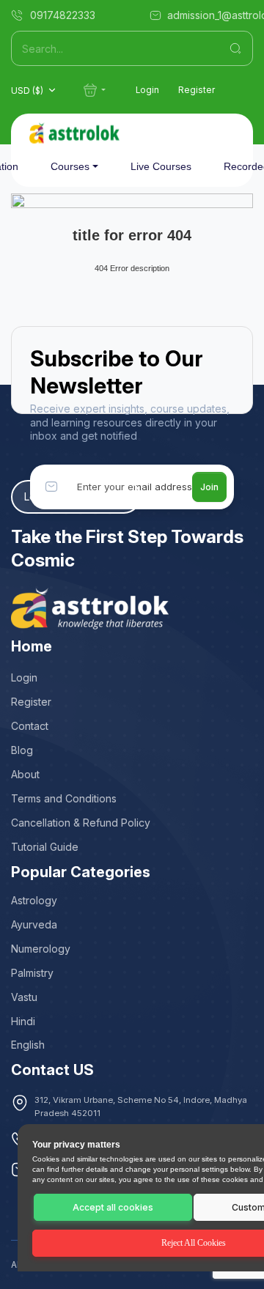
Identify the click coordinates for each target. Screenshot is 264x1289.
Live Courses (161, 166)
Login (147, 90)
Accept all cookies (113, 1207)
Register (196, 90)
